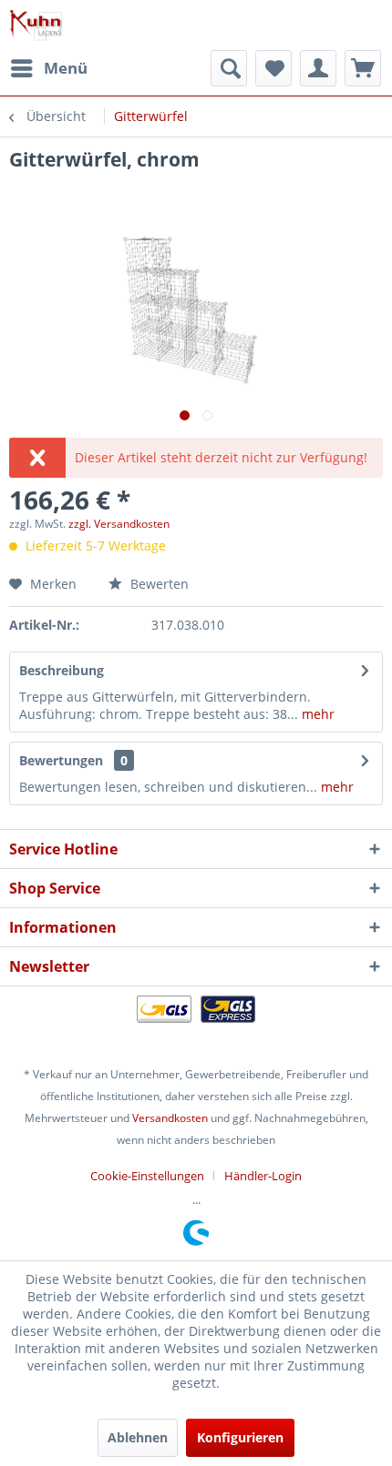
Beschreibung (61, 670)
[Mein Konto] (318, 68)
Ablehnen (138, 1437)
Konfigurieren (240, 1437)
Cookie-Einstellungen (147, 1176)
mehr (316, 714)
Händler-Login (263, 1176)
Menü (66, 67)
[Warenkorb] (363, 68)
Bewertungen (61, 760)
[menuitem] (48, 68)
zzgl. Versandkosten (119, 523)
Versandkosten (170, 1118)
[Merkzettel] (273, 68)
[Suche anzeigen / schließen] (229, 68)
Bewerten (158, 583)
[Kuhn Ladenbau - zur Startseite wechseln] (36, 25)
